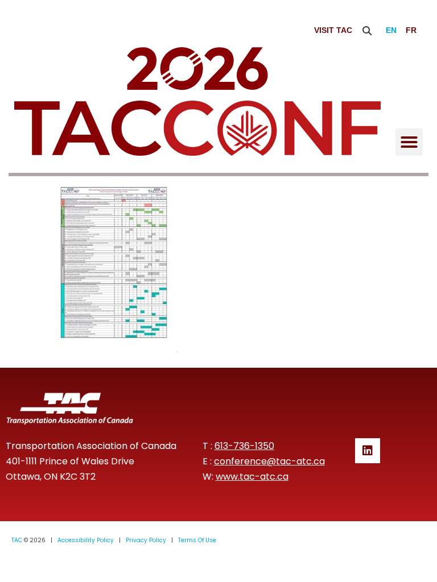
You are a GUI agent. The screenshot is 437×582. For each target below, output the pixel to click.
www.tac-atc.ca (252, 476)
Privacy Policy (146, 540)
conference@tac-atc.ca (269, 461)
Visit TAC (333, 30)
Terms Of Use (197, 540)
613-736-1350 (244, 445)
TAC (16, 540)
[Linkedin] (367, 450)
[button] (367, 30)
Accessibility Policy (85, 540)
